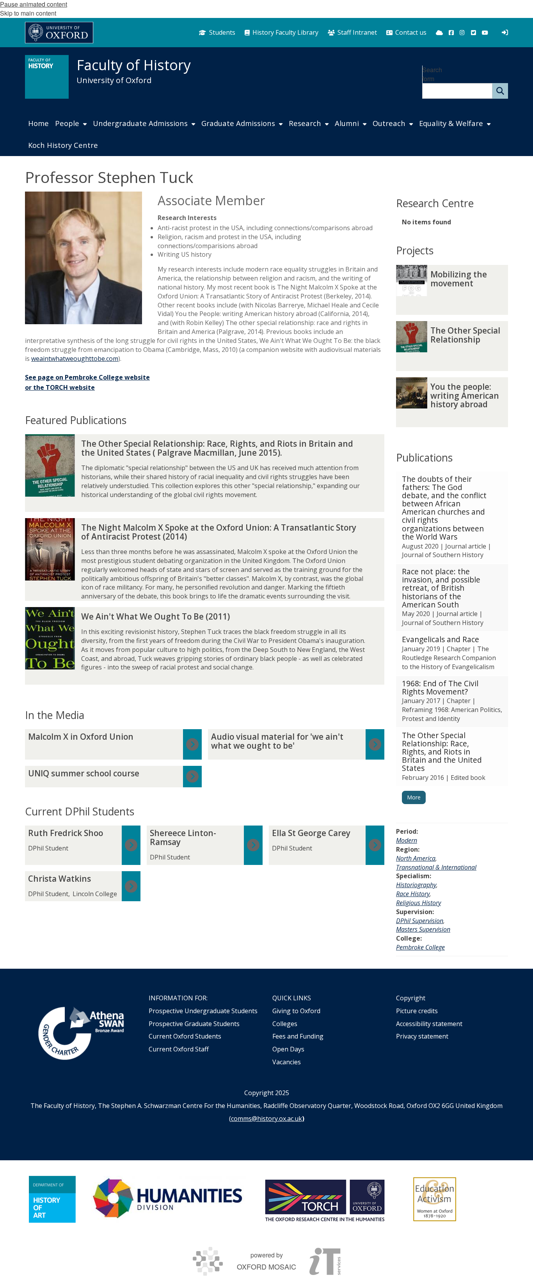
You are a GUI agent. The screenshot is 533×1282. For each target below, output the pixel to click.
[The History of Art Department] (52, 1199)
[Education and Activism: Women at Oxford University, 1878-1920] (434, 1199)
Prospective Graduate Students (194, 1023)
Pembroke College (420, 947)
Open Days (288, 1049)
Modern (406, 840)
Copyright (410, 998)
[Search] (500, 91)
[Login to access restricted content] (505, 32)
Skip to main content (28, 13)
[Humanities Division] (168, 1199)
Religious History (418, 902)
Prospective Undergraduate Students (203, 1011)
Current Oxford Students (185, 1036)
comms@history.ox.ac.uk (266, 1118)
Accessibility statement (429, 1023)
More (414, 797)
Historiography (416, 885)
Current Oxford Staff (179, 1049)
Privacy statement (422, 1036)
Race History (413, 894)
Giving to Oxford (296, 1011)
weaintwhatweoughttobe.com (74, 358)
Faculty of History (133, 65)
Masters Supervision (423, 929)
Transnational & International (436, 867)
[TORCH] (324, 1199)
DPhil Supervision (419, 920)
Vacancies (286, 1062)
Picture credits (417, 1011)
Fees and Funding (297, 1036)
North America (415, 858)
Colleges (284, 1023)
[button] (452, 517)
